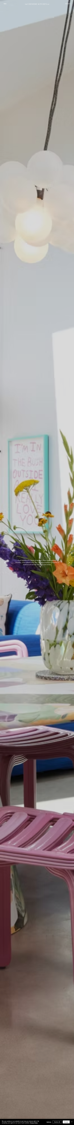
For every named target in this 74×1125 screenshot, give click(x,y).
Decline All (57, 1122)
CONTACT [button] (67, 3)
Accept (66, 1122)
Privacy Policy (34, 1123)
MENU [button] (5, 3)
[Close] (72, 1122)
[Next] (68, 562)
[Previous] (5, 562)
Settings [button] (49, 1122)
